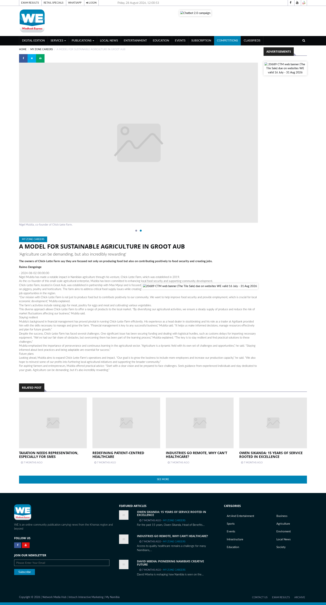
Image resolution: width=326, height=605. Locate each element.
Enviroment (283, 531)
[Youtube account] (297, 3)
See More (163, 479)
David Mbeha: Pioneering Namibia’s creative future (170, 562)
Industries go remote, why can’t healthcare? (196, 455)
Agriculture (283, 523)
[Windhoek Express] (22, 512)
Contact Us (260, 597)
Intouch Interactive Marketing (85, 597)
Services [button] (57, 40)
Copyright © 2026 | (30, 597)
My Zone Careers (41, 49)
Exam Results (30, 3)
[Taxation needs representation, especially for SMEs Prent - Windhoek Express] (53, 423)
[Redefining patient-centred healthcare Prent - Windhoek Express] (126, 423)
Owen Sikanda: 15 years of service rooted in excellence (271, 455)
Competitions (227, 40)
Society (281, 547)
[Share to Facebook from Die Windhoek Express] (23, 58)
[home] (65, 20)
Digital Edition (33, 40)
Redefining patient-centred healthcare (118, 455)
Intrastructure (235, 539)
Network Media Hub (54, 597)
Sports (231, 523)
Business (282, 516)
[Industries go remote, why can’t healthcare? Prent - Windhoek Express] (200, 423)
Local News (109, 40)
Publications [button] (82, 40)
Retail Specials (53, 3)
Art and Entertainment (240, 516)
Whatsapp (75, 3)
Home (23, 49)
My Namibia (112, 597)
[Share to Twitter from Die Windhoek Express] (32, 58)
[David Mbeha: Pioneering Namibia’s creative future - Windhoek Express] (123, 564)
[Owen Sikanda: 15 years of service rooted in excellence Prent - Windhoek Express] (273, 423)
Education (161, 40)
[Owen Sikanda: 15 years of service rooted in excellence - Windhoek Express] (123, 515)
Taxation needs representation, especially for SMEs (48, 455)
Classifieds (252, 40)
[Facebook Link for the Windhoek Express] (17, 545)
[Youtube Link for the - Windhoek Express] (26, 545)
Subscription (201, 40)
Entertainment (135, 40)
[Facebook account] (291, 3)
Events (180, 40)
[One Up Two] (304, 3)
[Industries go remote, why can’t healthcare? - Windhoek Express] (123, 539)
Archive (299, 597)
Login (92, 3)
